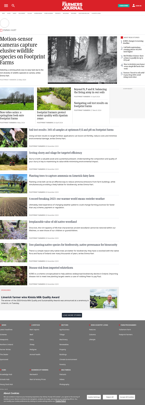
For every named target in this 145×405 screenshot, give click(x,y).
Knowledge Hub (6, 374)
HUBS (4, 370)
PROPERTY (58, 13)
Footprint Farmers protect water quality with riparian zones (52, 115)
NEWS (4, 325)
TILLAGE (29, 13)
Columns (92, 334)
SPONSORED (6, 290)
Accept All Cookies (127, 397)
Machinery (63, 339)
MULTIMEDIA (66, 370)
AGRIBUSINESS (38, 13)
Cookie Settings (94, 397)
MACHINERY (22, 13)
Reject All (110, 397)
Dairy (32, 339)
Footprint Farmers (126, 334)
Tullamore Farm (125, 329)
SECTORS (64, 325)
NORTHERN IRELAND (84, 13)
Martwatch (34, 374)
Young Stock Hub (6, 384)
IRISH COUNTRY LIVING (99, 325)
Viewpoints (4, 339)
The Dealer (4, 354)
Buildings (63, 354)
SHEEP (14, 13)
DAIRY (9, 13)
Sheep (32, 344)
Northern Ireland (6, 344)
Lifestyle (92, 339)
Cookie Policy (60, 401)
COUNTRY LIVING (96, 13)
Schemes (3, 334)
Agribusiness (64, 329)
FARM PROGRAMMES (128, 325)
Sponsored (4, 359)
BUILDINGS (66, 13)
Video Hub (4, 389)
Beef (31, 334)
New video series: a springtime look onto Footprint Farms (12, 115)
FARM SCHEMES (48, 13)
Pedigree (33, 349)
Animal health (35, 354)
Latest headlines (6, 329)
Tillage (62, 334)
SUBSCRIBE (124, 6)
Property (62, 349)
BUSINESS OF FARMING (39, 370)
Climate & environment (68, 359)
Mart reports (34, 329)
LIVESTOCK (35, 325)
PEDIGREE (73, 13)
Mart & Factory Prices (38, 379)
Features (92, 329)
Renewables (64, 344)
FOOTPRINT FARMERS (8, 80)
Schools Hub (4, 379)
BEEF (3, 13)
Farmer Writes (5, 349)
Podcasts (62, 374)
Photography (64, 384)
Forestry (62, 364)
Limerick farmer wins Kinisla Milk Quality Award (30, 297)
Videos (61, 379)
